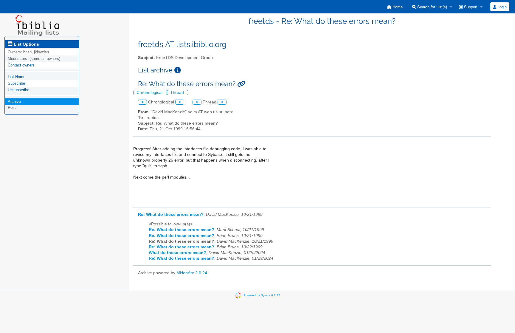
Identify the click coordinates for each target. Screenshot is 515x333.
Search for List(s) (431, 7)
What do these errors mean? (177, 252)
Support (470, 7)
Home (397, 7)
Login (501, 7)
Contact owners (21, 65)
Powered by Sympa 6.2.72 (261, 295)
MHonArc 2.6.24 (191, 273)
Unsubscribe (18, 90)
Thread (177, 92)
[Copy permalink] (241, 84)
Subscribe (16, 83)
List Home (16, 77)
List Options (26, 44)
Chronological (150, 92)
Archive (14, 101)
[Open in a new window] (177, 70)
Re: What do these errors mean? (171, 214)
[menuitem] (394, 6)
